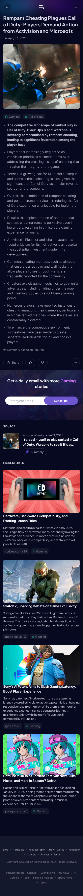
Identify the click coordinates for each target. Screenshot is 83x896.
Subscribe (61, 400)
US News (64, 872)
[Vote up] (30, 362)
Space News (65, 877)
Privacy (45, 854)
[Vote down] (43, 362)
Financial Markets (43, 877)
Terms (57, 854)
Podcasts (18, 849)
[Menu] (76, 7)
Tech (26, 877)
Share (15, 362)
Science (31, 872)
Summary (37, 452)
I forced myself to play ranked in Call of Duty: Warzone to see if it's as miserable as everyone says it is (51, 442)
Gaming (14, 877)
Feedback (74, 849)
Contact (32, 854)
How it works (56, 849)
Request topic (36, 849)
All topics (41, 882)
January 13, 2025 (15, 38)
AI (75, 872)
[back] (7, 7)
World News (48, 872)
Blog (5, 849)
